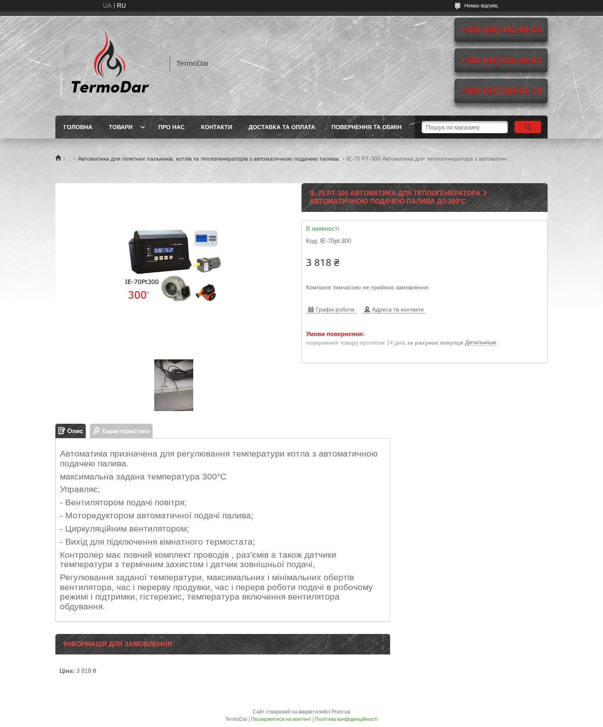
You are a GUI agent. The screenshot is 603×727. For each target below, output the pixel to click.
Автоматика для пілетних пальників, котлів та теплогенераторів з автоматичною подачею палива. (209, 158)
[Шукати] (527, 127)
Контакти (216, 127)
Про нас (171, 127)
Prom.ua (340, 712)
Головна (78, 127)
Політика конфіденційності (346, 719)
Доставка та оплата (282, 127)
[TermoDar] (108, 63)
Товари (120, 127)
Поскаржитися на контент (281, 719)
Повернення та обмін (366, 127)
